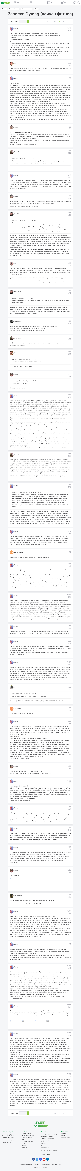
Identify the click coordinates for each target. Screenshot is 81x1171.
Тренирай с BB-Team (8, 1136)
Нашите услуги (7, 1132)
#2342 (69, 628)
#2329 (69, 265)
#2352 (69, 849)
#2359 (69, 1035)
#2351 (69, 830)
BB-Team (25, 1132)
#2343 (69, 643)
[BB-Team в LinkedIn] (47, 1159)
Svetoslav (17, 687)
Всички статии (45, 1154)
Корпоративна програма (9, 1140)
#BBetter (63, 1133)
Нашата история (26, 1133)
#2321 (69, 30)
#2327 (69, 198)
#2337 (69, 487)
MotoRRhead (17, 214)
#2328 (69, 216)
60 (63, 21)
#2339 (69, 554)
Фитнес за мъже (13, 9)
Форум (4, 9)
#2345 (69, 689)
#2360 (69, 1076)
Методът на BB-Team (28, 1135)
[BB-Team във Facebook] (33, 1159)
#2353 (69, 872)
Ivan (15, 263)
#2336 (69, 456)
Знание (43, 1132)
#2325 (69, 154)
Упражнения (44, 1147)
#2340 (69, 567)
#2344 (69, 664)
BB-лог (24, 1145)
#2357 (69, 969)
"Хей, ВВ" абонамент (8, 1137)
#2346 (69, 710)
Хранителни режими (47, 1136)
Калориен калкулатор (47, 1138)
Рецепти (43, 1143)
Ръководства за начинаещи (49, 1134)
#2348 (69, 768)
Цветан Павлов (18, 552)
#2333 (69, 354)
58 (55, 21)
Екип (23, 1139)
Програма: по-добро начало (10, 1134)
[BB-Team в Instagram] (40, 1159)
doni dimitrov (18, 321)
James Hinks (17, 708)
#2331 (69, 323)
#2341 (69, 597)
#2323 (69, 80)
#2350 (69, 810)
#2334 (69, 376)
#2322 (69, 65)
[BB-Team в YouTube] (44, 1159)
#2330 (69, 293)
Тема (36, 9)
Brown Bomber (18, 152)
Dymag (16, 28)
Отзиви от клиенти (27, 1137)
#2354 (69, 897)
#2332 (69, 340)
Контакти (24, 1147)
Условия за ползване (26, 1164)
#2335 (69, 397)
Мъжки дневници (27, 9)
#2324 (69, 129)
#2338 (69, 533)
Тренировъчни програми (48, 1146)
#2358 (69, 1008)
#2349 (69, 783)
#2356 (69, 946)
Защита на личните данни (42, 1164)
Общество (64, 1132)
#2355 (69, 913)
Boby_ (16, 63)
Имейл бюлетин (26, 1144)
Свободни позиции (27, 1141)
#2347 (69, 723)
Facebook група (65, 1137)
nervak (16, 127)
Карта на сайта (56, 1164)
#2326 (69, 177)
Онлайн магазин (6, 1142)
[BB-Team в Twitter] (37, 1159)
